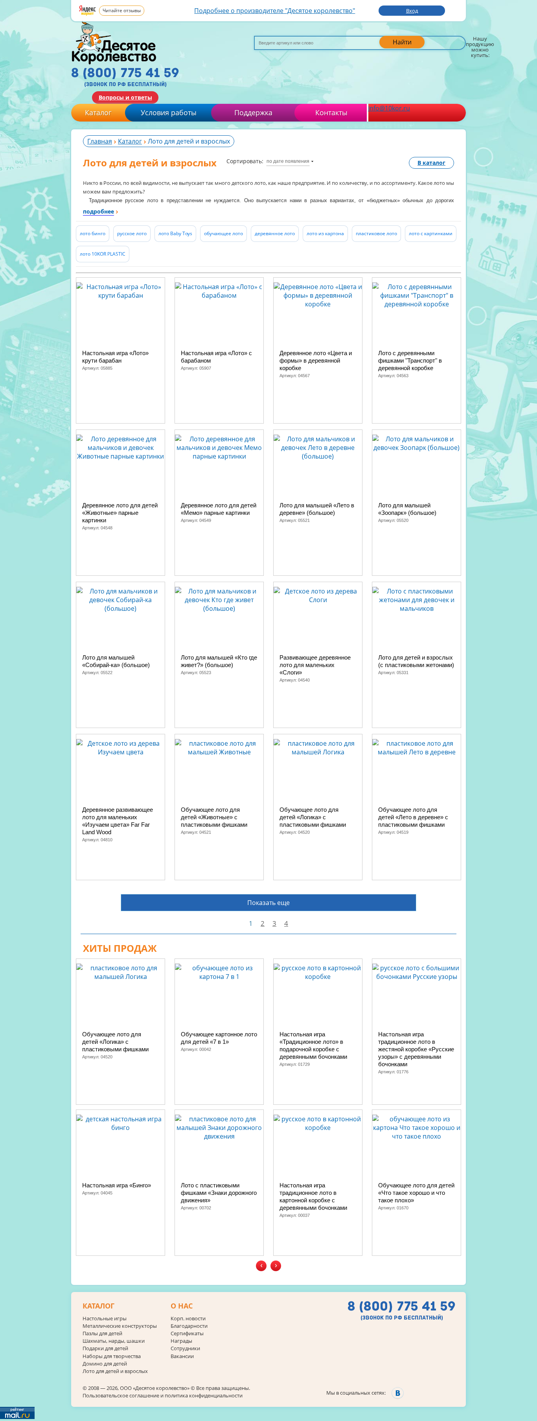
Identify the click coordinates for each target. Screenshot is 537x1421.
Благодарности (189, 1326)
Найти (402, 42)
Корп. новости (188, 1318)
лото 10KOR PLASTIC (102, 254)
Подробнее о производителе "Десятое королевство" (274, 10)
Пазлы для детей (102, 1333)
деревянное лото (275, 233)
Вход (412, 10)
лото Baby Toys (175, 233)
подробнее (98, 211)
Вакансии (182, 1356)
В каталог (431, 162)
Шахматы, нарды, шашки (114, 1341)
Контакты (331, 112)
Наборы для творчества (112, 1356)
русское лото (132, 233)
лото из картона (325, 233)
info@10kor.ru (389, 108)
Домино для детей (105, 1364)
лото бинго (92, 233)
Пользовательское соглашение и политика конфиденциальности (163, 1395)
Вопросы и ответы (125, 97)
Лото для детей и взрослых (115, 1371)
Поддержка (253, 112)
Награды (181, 1341)
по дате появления (288, 161)
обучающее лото (223, 233)
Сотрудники (185, 1348)
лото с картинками (430, 233)
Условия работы (169, 112)
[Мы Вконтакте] (398, 1393)
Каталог (98, 112)
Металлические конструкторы (120, 1326)
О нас (182, 1306)
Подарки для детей (105, 1348)
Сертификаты (187, 1333)
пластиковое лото (376, 233)
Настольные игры (105, 1318)
